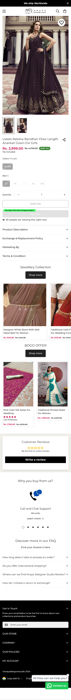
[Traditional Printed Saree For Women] (53, 384)
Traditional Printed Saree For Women (51, 412)
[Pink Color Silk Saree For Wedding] (18, 384)
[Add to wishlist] (61, 22)
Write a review (35, 459)
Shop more (35, 274)
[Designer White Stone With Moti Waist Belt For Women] (24, 305)
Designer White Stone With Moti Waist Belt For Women (21, 331)
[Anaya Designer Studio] (35, 11)
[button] (65, 11)
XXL (42, 183)
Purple (7, 166)
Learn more (34, 518)
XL (33, 183)
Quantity (6, 194)
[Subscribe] (65, 625)
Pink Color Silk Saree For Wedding (16, 412)
